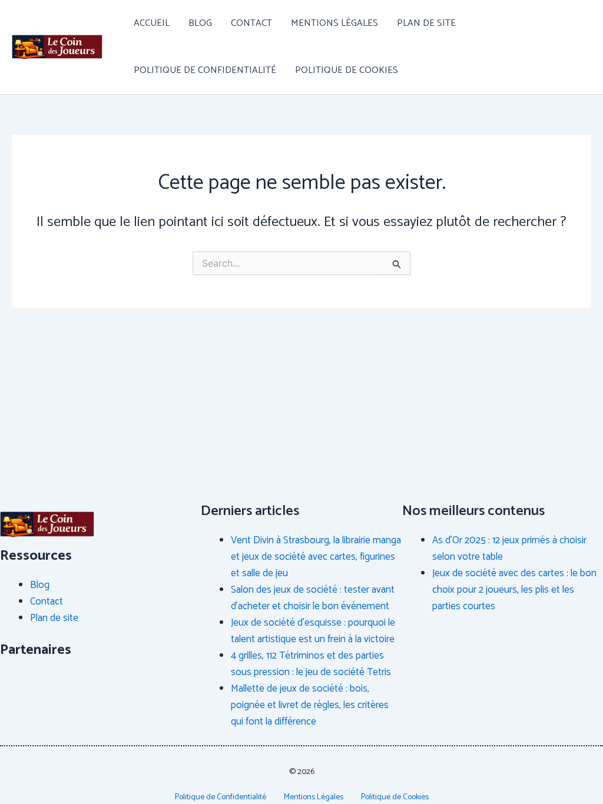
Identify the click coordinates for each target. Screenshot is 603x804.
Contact (251, 23)
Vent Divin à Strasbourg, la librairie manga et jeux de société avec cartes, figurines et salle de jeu (316, 557)
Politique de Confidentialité (205, 70)
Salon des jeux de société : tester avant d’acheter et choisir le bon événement (313, 598)
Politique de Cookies (346, 70)
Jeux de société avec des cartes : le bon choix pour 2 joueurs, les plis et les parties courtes (514, 589)
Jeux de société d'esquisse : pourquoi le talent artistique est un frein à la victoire (313, 630)
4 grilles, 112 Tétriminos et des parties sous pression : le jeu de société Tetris (311, 663)
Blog (200, 23)
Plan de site (426, 23)
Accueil (152, 23)
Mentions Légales (334, 23)
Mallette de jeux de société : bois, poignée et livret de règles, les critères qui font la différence (310, 705)
